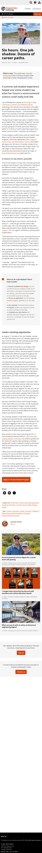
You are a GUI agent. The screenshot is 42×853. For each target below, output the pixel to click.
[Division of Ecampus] (39, 2)
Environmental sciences (10, 516)
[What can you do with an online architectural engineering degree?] (21, 622)
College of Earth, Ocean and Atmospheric (19, 140)
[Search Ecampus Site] (31, 2)
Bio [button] (12, 524)
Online (28, 8)
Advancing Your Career (14, 563)
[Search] (31, 2)
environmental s (10, 153)
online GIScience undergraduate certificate (19, 437)
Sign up (21, 653)
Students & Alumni (8, 505)
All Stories (14, 503)
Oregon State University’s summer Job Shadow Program (19, 103)
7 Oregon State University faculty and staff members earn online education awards (18, 592)
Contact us (21, 672)
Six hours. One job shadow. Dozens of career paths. (18, 54)
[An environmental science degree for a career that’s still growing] (21, 554)
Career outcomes (12, 511)
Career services (25, 511)
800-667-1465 (5, 852)
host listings (24, 286)
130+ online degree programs (32, 840)
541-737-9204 (13, 852)
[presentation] (35, 2)
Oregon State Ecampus (7, 844)
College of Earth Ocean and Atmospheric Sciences (20, 512)
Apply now (37, 14)
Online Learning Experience (29, 503)
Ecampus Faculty (24, 597)
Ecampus (37, 8)
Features (35, 630)
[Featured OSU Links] (35, 2)
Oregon (6, 230)
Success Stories (21, 505)
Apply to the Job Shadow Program (16, 480)
